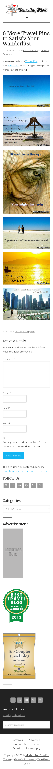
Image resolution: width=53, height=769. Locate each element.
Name (7, 392)
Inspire (18, 331)
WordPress (43, 759)
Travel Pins (31, 61)
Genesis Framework (25, 759)
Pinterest (13, 65)
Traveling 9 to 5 (26, 9)
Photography (28, 331)
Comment (9, 359)
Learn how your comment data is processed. (26, 470)
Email (6, 408)
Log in (27, 763)
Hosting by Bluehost (14, 715)
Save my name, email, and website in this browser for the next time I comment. (24, 444)
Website (7, 423)
